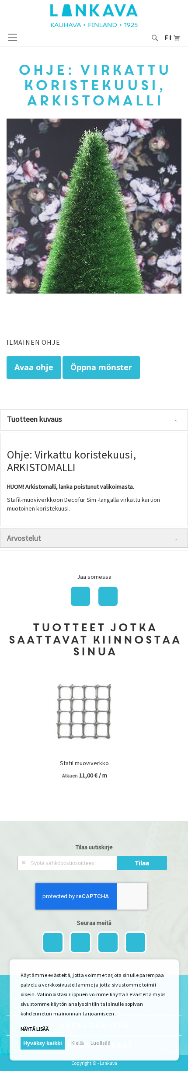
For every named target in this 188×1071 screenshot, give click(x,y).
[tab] (94, 420)
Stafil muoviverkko (84, 763)
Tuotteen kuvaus (34, 419)
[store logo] (94, 15)
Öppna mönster (101, 367)
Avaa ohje (33, 367)
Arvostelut (24, 538)
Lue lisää (101, 1043)
